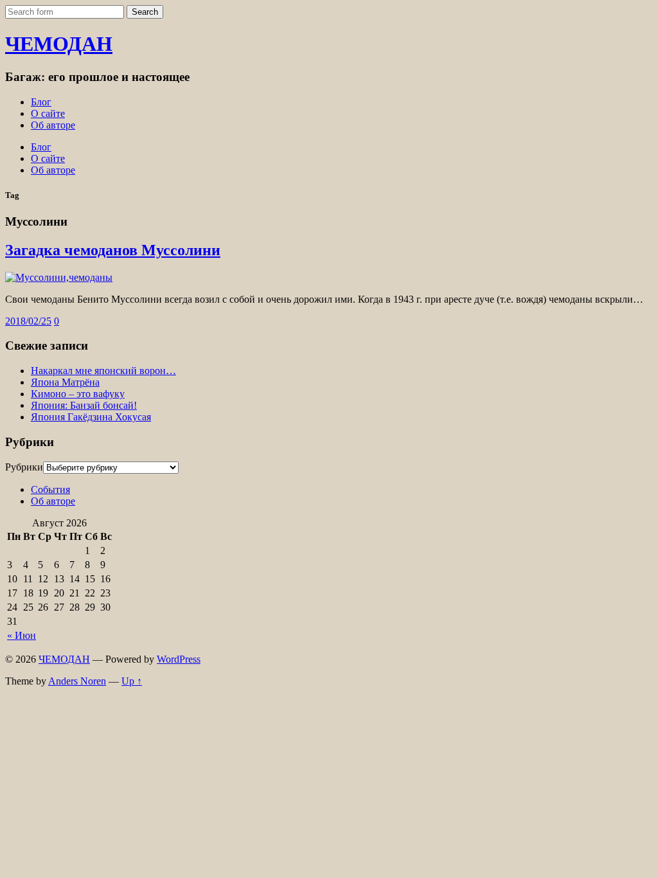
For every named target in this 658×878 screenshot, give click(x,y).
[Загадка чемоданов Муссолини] (58, 277)
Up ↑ (131, 681)
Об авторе (53, 125)
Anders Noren (77, 681)
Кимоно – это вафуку (78, 393)
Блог (41, 101)
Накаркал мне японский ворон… (103, 370)
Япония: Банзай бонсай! (84, 405)
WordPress (178, 659)
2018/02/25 (28, 321)
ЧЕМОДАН (58, 43)
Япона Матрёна (65, 382)
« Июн (21, 635)
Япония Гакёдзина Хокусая (91, 416)
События (50, 489)
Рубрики (24, 466)
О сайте (48, 113)
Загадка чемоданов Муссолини (112, 250)
